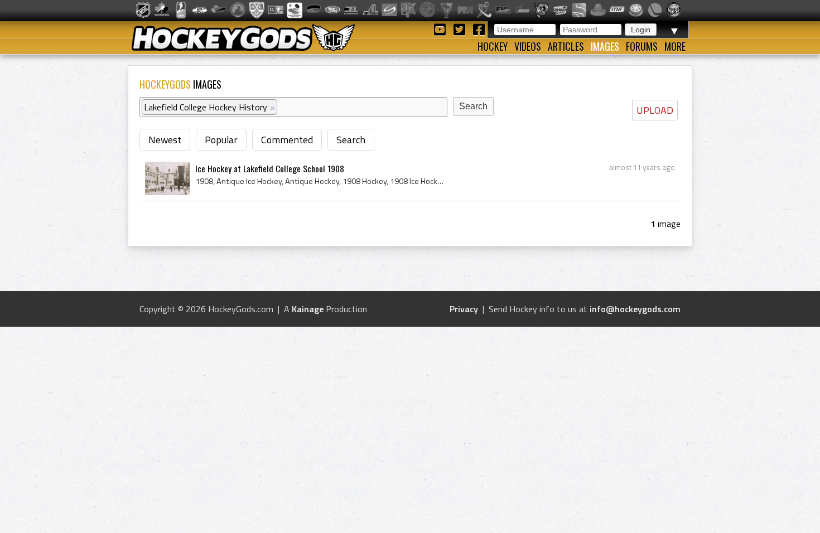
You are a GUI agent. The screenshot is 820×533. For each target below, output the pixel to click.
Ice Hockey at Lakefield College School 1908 (269, 168)
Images (605, 46)
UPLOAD (654, 110)
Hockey (492, 46)
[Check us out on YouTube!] (441, 28)
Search (350, 139)
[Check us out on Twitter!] (461, 28)
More (675, 46)
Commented (287, 139)
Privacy (464, 309)
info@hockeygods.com (635, 309)
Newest (164, 139)
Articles (566, 46)
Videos (527, 46)
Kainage (308, 309)
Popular (221, 139)
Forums (642, 46)
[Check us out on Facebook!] (478, 28)
